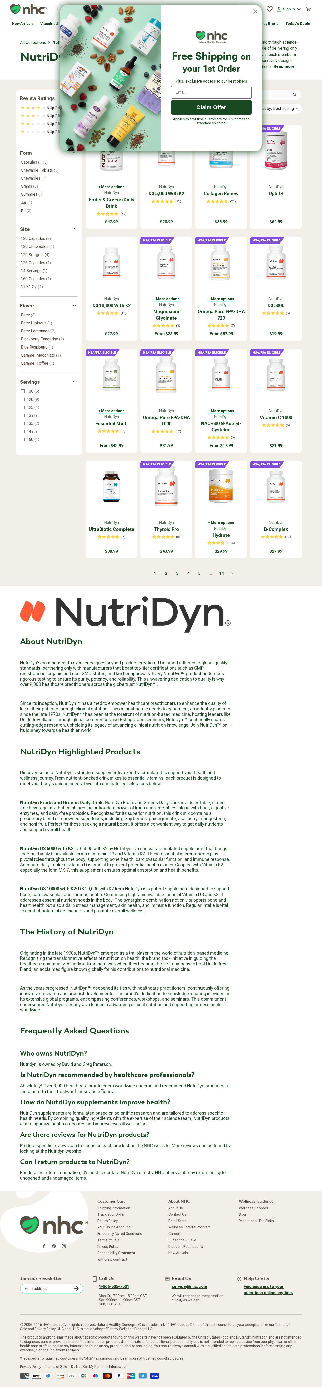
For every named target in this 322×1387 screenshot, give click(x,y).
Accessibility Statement (116, 1253)
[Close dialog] (255, 11)
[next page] (232, 574)
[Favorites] (270, 9)
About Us (175, 1208)
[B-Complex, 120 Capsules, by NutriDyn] (276, 486)
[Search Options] (296, 95)
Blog (242, 1214)
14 (221, 573)
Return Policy (107, 1221)
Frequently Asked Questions (119, 1234)
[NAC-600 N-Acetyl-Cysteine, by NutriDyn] (221, 374)
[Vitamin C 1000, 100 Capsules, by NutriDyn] (276, 374)
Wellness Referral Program (189, 1227)
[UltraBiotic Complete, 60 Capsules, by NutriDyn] (111, 486)
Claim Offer (211, 107)
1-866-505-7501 (114, 1286)
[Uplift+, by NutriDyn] (276, 150)
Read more (284, 66)
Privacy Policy (107, 1247)
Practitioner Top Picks (256, 1221)
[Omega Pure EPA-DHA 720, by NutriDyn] (221, 262)
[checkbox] (49, 107)
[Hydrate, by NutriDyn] (221, 486)
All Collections (33, 42)
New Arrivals (178, 1253)
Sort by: (276, 108)
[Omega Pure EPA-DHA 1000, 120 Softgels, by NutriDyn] (166, 374)
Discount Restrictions (185, 1247)
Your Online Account (113, 1227)
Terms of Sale (108, 1240)
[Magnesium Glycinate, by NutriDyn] (166, 262)
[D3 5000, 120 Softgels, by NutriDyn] (276, 262)
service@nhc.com (189, 1286)
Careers (174, 1234)
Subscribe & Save (182, 1240)
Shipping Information (113, 1208)
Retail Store (177, 1221)
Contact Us (177, 1214)
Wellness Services (253, 1208)
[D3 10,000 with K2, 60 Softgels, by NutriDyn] (111, 262)
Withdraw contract (112, 1259)
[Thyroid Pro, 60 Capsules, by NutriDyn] (166, 486)
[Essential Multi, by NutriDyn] (111, 374)
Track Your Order (111, 1214)
